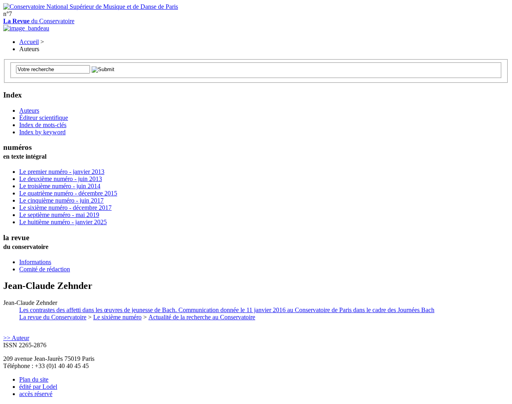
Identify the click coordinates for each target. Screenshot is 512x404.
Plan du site (33, 379)
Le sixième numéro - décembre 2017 (65, 207)
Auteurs (29, 110)
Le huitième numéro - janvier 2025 (63, 222)
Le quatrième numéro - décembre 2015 (68, 193)
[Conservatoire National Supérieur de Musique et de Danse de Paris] (90, 6)
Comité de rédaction (44, 269)
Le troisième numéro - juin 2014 (59, 186)
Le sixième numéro (117, 317)
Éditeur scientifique (43, 117)
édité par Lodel (38, 386)
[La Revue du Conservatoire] (26, 28)
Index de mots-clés (42, 124)
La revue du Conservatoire (52, 317)
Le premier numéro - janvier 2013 (61, 171)
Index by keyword (42, 132)
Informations (35, 262)
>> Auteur (16, 337)
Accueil (29, 41)
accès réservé (35, 393)
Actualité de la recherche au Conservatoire (201, 317)
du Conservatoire (38, 21)
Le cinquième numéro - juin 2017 (61, 200)
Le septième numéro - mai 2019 (59, 214)
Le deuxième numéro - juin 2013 (60, 178)
